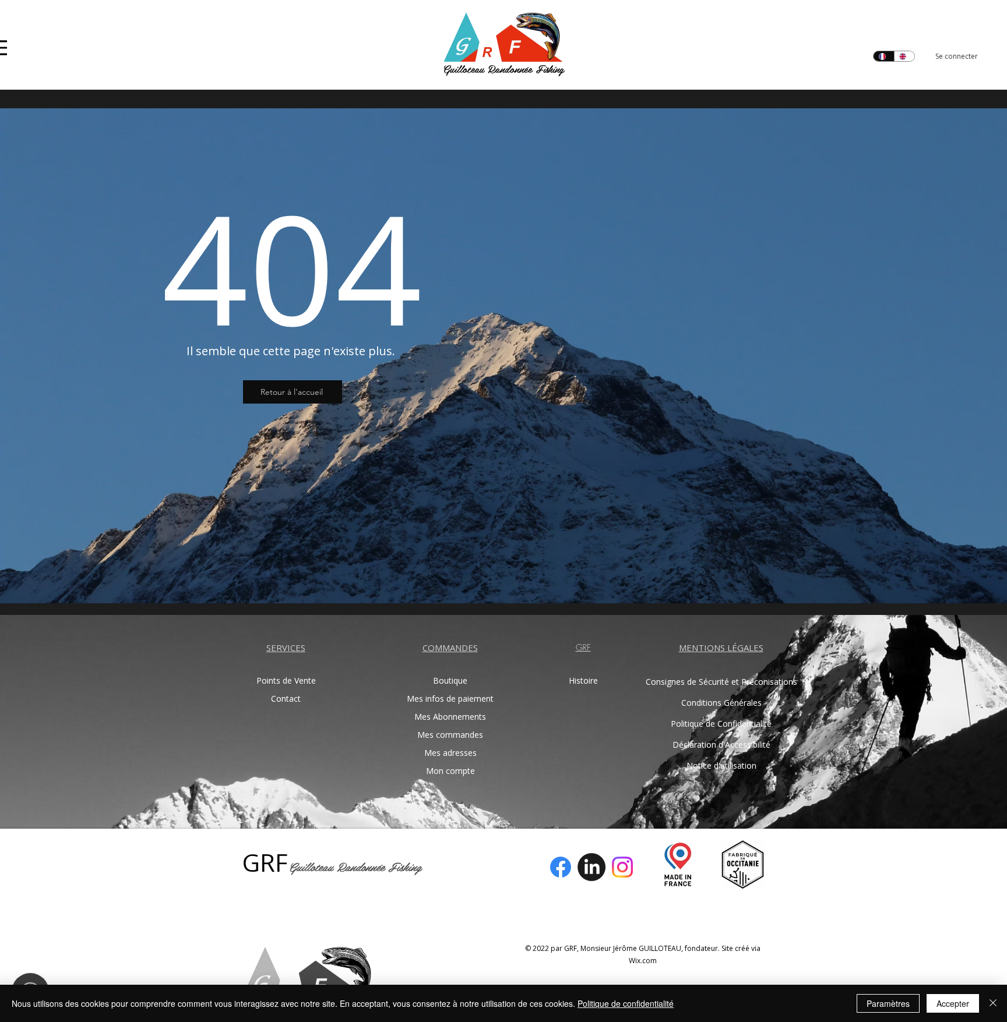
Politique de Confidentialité (721, 723)
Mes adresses (450, 752)
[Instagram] (622, 867)
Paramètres (888, 1003)
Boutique (450, 680)
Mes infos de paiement (450, 698)
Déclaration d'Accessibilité (721, 744)
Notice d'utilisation (721, 765)
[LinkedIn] (591, 867)
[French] (884, 56)
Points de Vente (286, 680)
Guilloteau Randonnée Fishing (503, 68)
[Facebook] (561, 867)
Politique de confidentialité (626, 1003)
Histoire (583, 680)
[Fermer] (993, 1003)
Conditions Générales (721, 702)
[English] (904, 56)
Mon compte (450, 770)
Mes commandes (450, 734)
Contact (286, 698)
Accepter (952, 1003)
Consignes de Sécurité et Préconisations (721, 681)
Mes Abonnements (450, 716)
